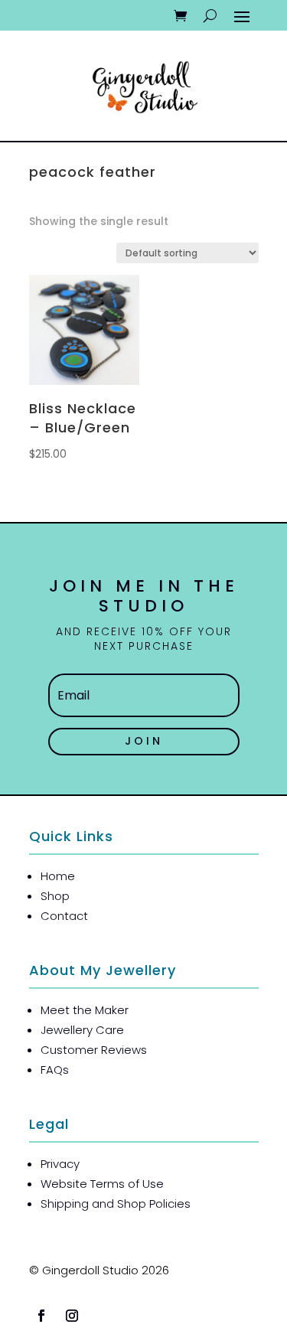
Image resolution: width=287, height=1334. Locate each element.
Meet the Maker (85, 1010)
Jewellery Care (82, 1030)
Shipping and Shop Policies (116, 1203)
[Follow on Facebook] (41, 1315)
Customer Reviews (94, 1050)
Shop (55, 896)
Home (58, 876)
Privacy (60, 1164)
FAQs (55, 1070)
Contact (64, 916)
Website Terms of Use (102, 1184)
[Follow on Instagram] (72, 1315)
